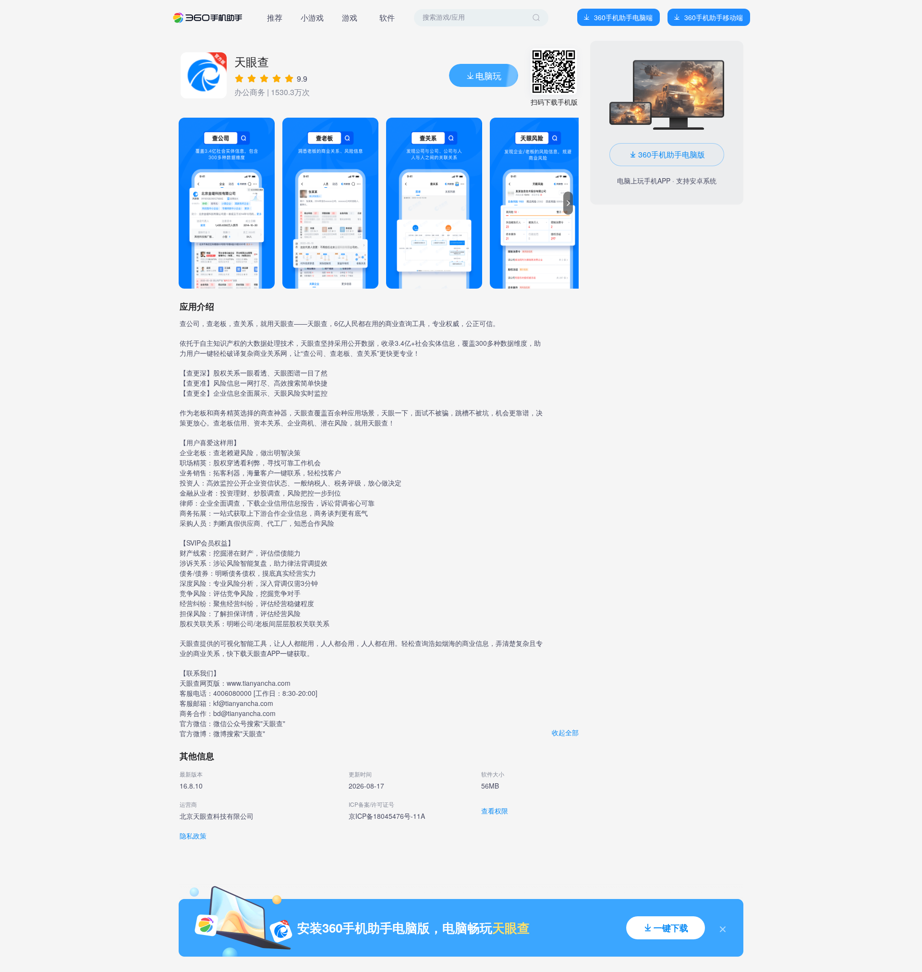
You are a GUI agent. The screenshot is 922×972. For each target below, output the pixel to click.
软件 (387, 17)
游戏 (349, 17)
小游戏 (312, 17)
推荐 (274, 17)
